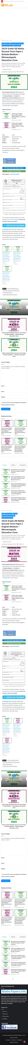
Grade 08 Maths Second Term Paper (10, 294)
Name (3, 386)
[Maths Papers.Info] (7, 5)
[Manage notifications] (24, 1042)
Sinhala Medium (17, 45)
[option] (14, 307)
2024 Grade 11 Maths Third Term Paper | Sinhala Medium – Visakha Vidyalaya (18, 492)
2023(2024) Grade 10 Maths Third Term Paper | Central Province (18, 471)
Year (7, 40)
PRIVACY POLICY (14, 1042)
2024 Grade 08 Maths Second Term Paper (11, 290)
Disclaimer (4, 1018)
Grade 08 (7, 43)
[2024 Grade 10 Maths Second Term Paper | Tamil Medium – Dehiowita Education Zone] (7, 423)
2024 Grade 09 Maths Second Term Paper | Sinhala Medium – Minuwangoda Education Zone (20, 448)
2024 (10, 40)
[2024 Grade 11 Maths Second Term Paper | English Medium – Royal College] (6, 125)
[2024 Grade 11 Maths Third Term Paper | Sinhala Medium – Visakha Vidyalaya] (6, 493)
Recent (13, 465)
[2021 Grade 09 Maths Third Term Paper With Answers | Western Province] (6, 479)
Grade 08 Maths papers (7, 292)
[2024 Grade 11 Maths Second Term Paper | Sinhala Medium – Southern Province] (6, 116)
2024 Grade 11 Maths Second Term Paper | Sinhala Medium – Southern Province (18, 485)
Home (4, 40)
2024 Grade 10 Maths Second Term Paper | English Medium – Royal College (14, 308)
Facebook (12, 219)
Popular (4, 465)
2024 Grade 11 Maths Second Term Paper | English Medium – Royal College (18, 499)
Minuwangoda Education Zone (17, 43)
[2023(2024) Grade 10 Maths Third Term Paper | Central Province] (6, 472)
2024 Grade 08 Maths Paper (12, 288)
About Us (4, 1011)
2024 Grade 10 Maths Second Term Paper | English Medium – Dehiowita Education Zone (6, 448)
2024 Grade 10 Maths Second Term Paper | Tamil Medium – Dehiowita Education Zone (6, 431)
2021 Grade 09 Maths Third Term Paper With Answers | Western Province (18, 478)
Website (3, 397)
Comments (23, 465)
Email (3, 391)
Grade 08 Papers (14, 174)
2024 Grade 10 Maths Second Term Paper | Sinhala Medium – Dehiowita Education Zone (20, 431)
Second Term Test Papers (7, 45)
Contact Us (5, 1013)
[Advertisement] (14, 22)
